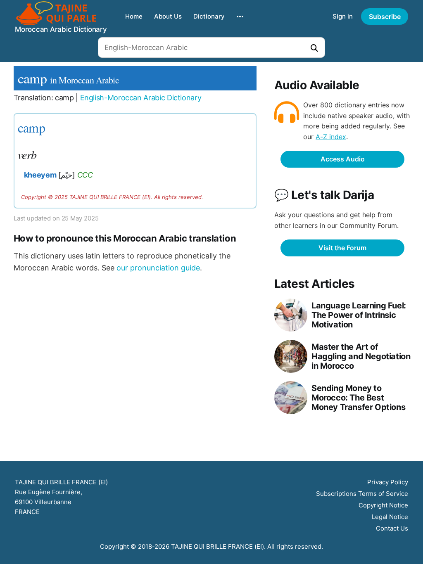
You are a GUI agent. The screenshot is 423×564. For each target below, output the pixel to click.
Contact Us (392, 528)
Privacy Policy (387, 482)
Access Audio (343, 159)
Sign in (343, 16)
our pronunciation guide (158, 267)
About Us (168, 16)
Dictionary (209, 16)
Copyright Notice (383, 505)
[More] (240, 16)
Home (134, 16)
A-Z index (331, 137)
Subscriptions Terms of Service (362, 494)
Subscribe (385, 16)
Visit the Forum (342, 248)
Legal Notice (390, 517)
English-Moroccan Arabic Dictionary (141, 97)
